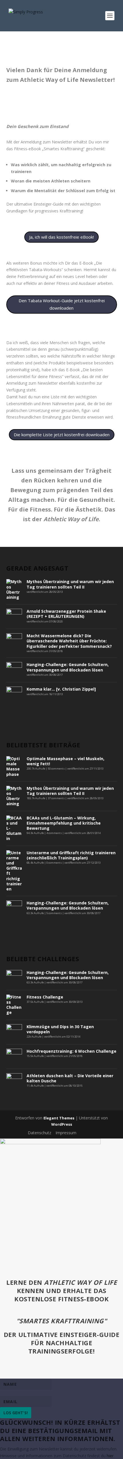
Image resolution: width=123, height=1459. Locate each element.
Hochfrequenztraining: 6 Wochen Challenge (71, 1051)
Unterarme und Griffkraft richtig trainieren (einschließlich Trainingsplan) (71, 855)
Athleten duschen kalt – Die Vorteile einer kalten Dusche (70, 1078)
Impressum (65, 1132)
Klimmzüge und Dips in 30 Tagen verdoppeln (60, 1029)
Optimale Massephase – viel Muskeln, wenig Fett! (65, 761)
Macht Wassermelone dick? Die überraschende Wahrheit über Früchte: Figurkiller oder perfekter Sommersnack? (69, 641)
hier (110, 1455)
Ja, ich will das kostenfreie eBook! (61, 237)
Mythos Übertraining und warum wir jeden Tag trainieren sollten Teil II (70, 584)
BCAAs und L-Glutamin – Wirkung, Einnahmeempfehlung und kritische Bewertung (64, 823)
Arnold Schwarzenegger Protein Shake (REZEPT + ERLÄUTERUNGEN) (66, 613)
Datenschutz (39, 1132)
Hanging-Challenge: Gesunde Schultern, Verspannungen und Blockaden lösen (68, 667)
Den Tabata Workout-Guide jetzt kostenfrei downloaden (62, 304)
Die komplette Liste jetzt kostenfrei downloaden (62, 434)
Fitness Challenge (45, 997)
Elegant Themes (58, 1118)
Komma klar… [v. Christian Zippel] (61, 689)
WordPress (61, 1124)
